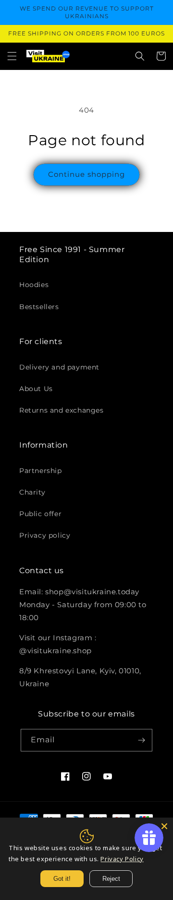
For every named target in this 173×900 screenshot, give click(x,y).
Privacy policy (44, 535)
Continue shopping (86, 174)
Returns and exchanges (61, 410)
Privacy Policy (121, 858)
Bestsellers (39, 306)
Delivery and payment (59, 367)
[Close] (164, 826)
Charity (32, 492)
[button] (12, 56)
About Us (36, 388)
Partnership (40, 470)
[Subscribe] (141, 740)
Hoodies (34, 284)
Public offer (40, 513)
